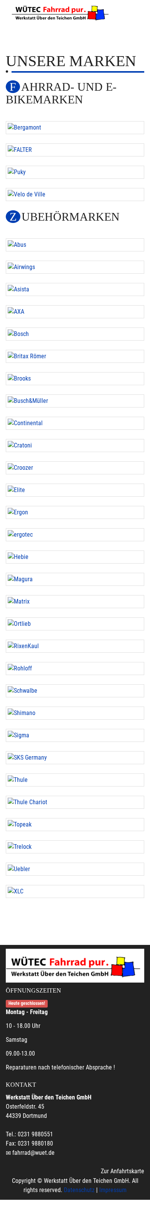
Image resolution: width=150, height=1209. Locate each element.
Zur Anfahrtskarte (122, 1171)
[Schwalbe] (75, 690)
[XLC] (75, 891)
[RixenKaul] (75, 646)
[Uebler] (75, 869)
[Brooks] (75, 378)
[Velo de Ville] (75, 194)
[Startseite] (62, 12)
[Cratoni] (75, 445)
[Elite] (75, 490)
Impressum (113, 1190)
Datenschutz (79, 1190)
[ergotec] (75, 534)
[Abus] (75, 244)
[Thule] (75, 780)
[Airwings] (75, 267)
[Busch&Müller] (75, 401)
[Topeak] (75, 824)
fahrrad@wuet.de (33, 1152)
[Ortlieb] (75, 624)
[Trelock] (75, 846)
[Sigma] (75, 735)
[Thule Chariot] (75, 802)
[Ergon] (75, 512)
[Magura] (75, 579)
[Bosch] (75, 334)
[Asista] (75, 289)
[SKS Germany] (75, 757)
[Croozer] (75, 467)
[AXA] (75, 311)
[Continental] (75, 423)
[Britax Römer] (75, 356)
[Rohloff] (75, 668)
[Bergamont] (75, 127)
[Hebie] (75, 557)
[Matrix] (75, 601)
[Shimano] (75, 713)
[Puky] (75, 172)
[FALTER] (75, 150)
